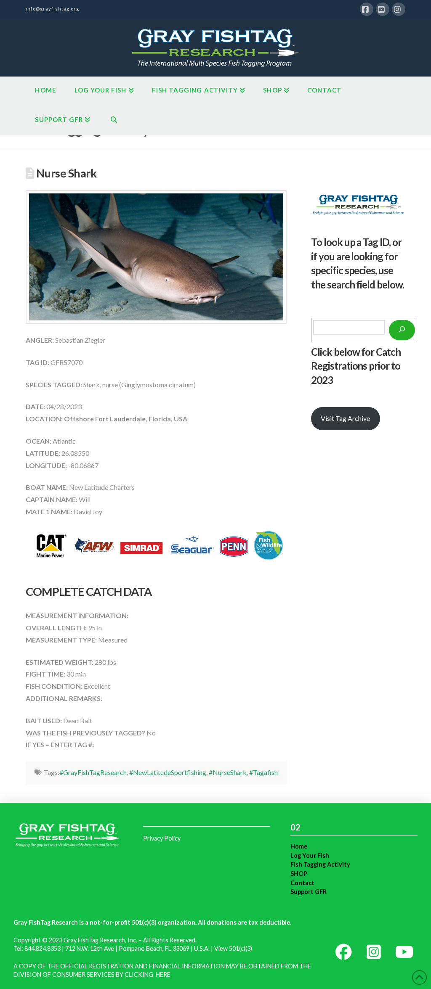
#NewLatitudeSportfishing (167, 772)
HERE (163, 974)
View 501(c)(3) (233, 948)
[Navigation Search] (113, 120)
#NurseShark (228, 772)
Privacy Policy (162, 838)
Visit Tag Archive (345, 418)
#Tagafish (263, 772)
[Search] (402, 330)
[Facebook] (366, 9)
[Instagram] (398, 9)
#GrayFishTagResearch (93, 772)
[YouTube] (382, 9)
